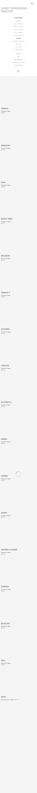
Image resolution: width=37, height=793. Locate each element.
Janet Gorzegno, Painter (14, 10)
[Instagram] (18, 71)
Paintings (18, 21)
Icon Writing (18, 49)
